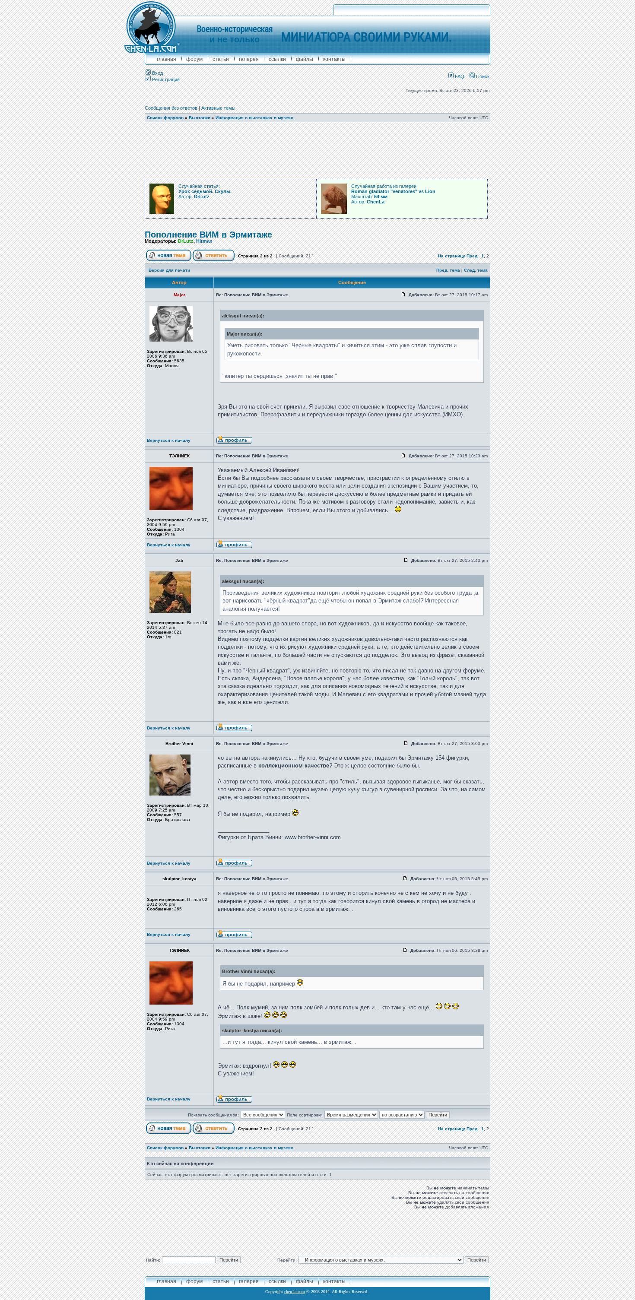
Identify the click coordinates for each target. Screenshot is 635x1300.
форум (194, 59)
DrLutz (186, 241)
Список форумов (165, 117)
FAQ (459, 76)
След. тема (476, 270)
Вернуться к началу (168, 440)
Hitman (204, 241)
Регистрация (165, 79)
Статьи (221, 59)
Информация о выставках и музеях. (255, 117)
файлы (304, 59)
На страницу (451, 256)
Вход (157, 73)
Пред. (473, 256)
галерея (249, 59)
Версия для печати (169, 270)
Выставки (199, 117)
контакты (334, 59)
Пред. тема (448, 270)
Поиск (482, 76)
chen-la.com (294, 1291)
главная (166, 59)
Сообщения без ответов (171, 108)
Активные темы (218, 108)
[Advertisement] (317, 150)
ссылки (277, 59)
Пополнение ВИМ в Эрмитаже (208, 234)
